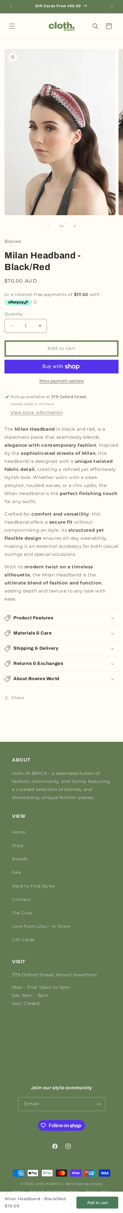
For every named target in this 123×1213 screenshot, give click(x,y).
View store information (36, 412)
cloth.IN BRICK (48, 1184)
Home (18, 832)
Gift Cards (23, 939)
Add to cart (97, 1202)
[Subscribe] (98, 1104)
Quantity (13, 313)
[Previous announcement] (11, 6)
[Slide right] (74, 226)
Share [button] (17, 697)
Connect (21, 899)
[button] (12, 26)
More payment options (61, 381)
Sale (16, 872)
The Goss (22, 913)
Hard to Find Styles (33, 886)
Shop (17, 845)
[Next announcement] (112, 6)
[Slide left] (48, 226)
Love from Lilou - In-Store (41, 926)
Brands (20, 859)
